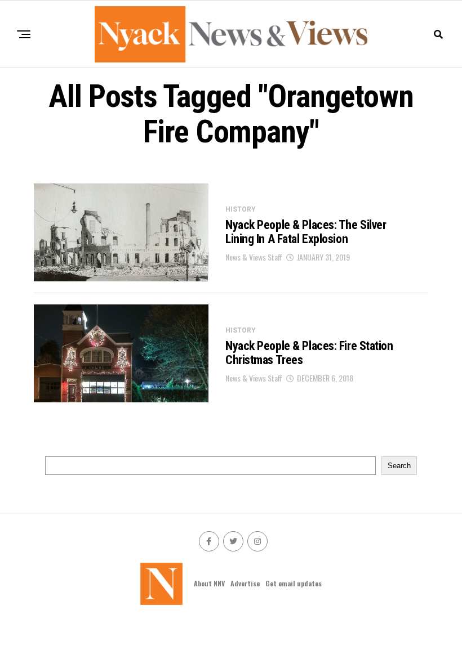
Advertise (245, 583)
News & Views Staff (253, 257)
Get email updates (293, 583)
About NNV (209, 583)
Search (399, 465)
